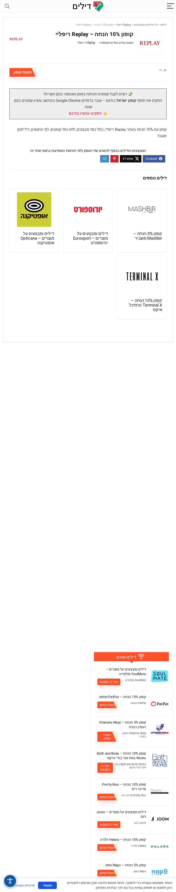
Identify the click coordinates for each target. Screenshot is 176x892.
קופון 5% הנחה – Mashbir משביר (147, 236)
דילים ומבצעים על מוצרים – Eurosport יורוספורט (90, 238)
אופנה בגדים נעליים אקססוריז (116, 42)
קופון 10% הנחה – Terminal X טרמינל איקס (145, 305)
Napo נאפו (140, 871)
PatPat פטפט (138, 703)
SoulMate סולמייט (135, 680)
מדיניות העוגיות (24, 885)
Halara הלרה (138, 845)
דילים (163, 24)
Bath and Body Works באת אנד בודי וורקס (130, 766)
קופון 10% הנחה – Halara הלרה (123, 840)
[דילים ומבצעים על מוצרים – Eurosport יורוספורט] (88, 209)
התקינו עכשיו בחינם (85, 113)
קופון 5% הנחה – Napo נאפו (125, 865)
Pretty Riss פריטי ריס (134, 795)
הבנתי (47, 885)
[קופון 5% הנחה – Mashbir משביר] (142, 209)
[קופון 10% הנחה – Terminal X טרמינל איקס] (142, 276)
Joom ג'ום (140, 822)
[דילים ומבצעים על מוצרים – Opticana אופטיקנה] (34, 209)
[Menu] (170, 6)
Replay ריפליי (123, 24)
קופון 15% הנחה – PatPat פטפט (122, 697)
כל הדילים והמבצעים (146, 24)
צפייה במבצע (109, 682)
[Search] (7, 6)
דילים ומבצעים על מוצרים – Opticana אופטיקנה (37, 238)
